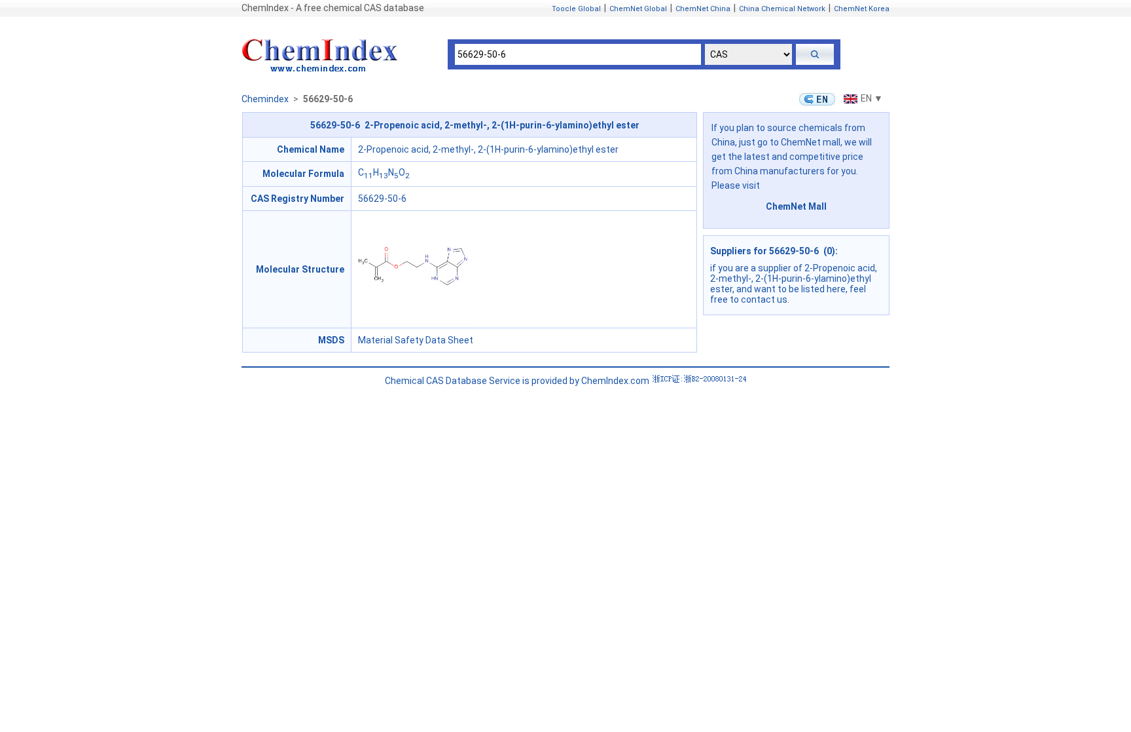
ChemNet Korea (861, 9)
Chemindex (265, 99)
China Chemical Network (782, 9)
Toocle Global (576, 9)
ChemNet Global (638, 9)
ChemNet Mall (796, 206)
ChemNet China (702, 9)
